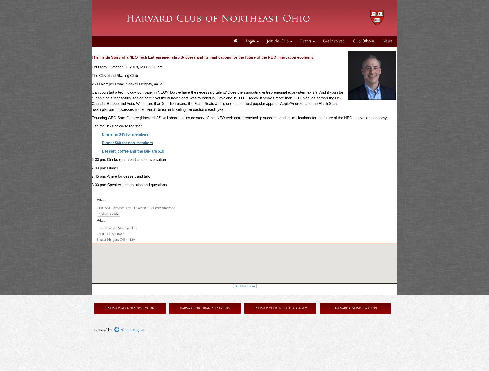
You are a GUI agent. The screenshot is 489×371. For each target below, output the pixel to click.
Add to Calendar (108, 214)
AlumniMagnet (132, 330)
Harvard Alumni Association (129, 308)
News (387, 41)
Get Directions (244, 286)
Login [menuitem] (251, 41)
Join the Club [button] (278, 41)
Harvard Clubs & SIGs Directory (280, 308)
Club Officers (363, 41)
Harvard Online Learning (355, 308)
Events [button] (306, 41)
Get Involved (334, 41)
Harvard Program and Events (205, 308)
